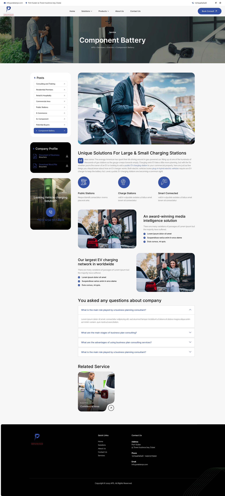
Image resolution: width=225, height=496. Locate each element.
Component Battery (47, 131)
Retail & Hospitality (43, 96)
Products (103, 11)
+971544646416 (201, 3)
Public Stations (42, 107)
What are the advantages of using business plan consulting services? (116, 342)
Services (101, 456)
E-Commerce (41, 113)
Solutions (85, 11)
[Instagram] (220, 3)
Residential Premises (44, 90)
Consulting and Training (45, 84)
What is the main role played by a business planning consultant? (113, 310)
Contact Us (135, 11)
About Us (119, 11)
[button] (136, 310)
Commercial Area (43, 101)
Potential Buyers (42, 125)
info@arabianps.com (15, 3)
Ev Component (42, 119)
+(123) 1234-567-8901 (50, 219)
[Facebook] (216, 3)
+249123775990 (150, 456)
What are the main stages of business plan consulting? (109, 332)
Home (72, 11)
